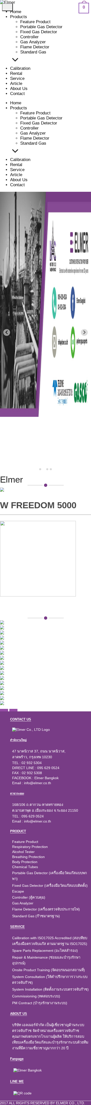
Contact (17, 93)
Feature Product (35, 21)
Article (16, 83)
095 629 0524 (48, 768)
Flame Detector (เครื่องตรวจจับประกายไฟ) (46, 909)
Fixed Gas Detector (38, 31)
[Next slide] (84, 332)
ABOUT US (18, 1014)
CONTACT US (20, 719)
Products (18, 16)
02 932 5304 (31, 763)
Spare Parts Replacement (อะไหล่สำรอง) (45, 951)
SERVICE (17, 927)
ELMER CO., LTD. (70, 1103)
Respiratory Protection (30, 847)
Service (17, 78)
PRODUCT (18, 831)
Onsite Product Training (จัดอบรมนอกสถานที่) (48, 970)
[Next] (13, 710)
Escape (18, 891)
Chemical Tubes (25, 867)
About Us (19, 88)
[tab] (40, 469)
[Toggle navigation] (7, 7)
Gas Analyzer (33, 42)
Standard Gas (33, 52)
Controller (29, 37)
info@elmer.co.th (37, 783)
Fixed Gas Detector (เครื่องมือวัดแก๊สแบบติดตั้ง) (50, 885)
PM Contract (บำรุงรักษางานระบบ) (39, 1003)
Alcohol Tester (23, 852)
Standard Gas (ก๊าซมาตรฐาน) (36, 916)
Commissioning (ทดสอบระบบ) (36, 996)
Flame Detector (34, 47)
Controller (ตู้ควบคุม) (28, 897)
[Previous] (4, 710)
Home (15, 11)
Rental (16, 73)
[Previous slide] (6, 332)
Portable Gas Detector (41, 26)
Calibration (20, 68)
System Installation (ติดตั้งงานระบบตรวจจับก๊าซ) (50, 989)
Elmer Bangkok (46, 778)
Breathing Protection (28, 857)
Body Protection (24, 862)
